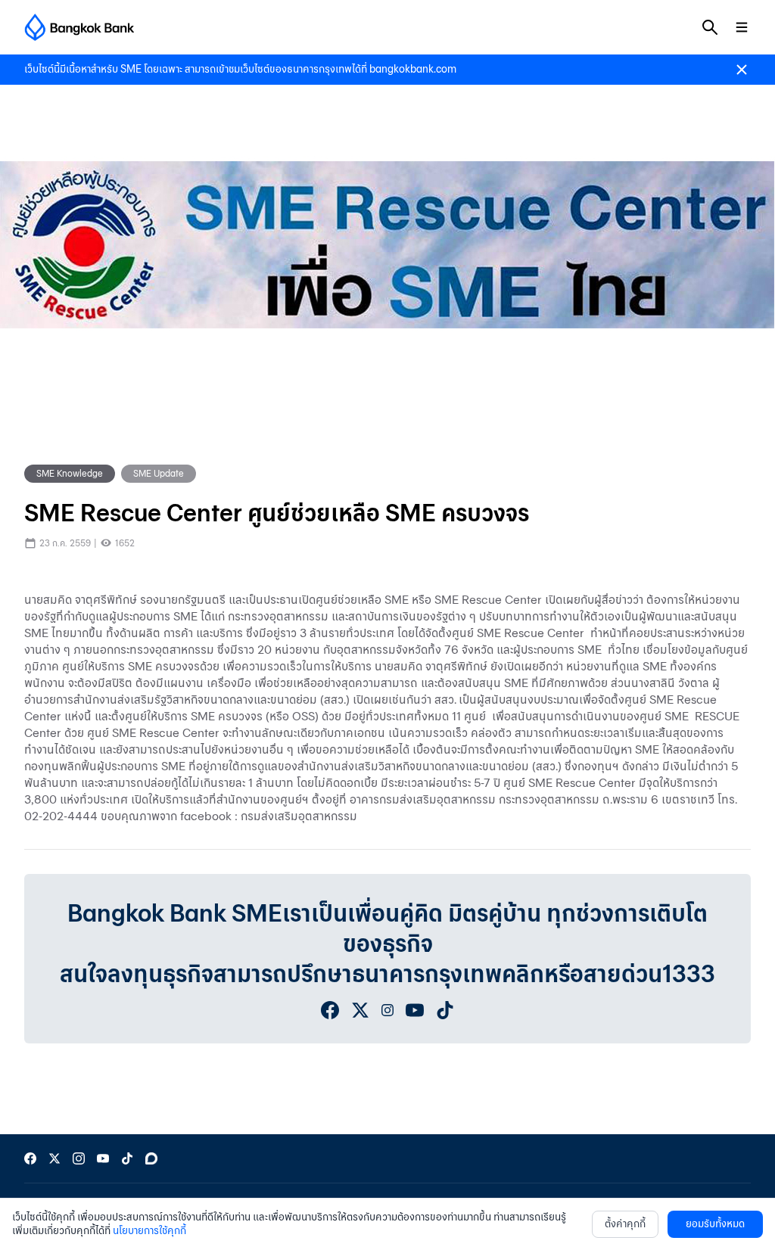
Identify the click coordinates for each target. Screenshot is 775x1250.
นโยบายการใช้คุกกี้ (149, 1230)
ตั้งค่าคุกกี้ (625, 1223)
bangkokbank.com (412, 69)
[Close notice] (742, 70)
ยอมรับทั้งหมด (715, 1223)
